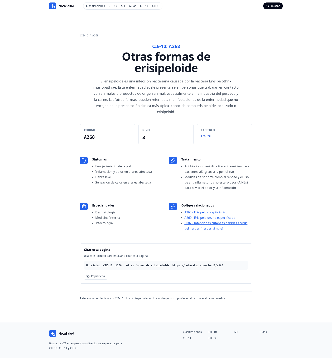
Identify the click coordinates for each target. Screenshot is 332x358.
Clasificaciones (95, 6)
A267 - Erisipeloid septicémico (205, 212)
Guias (132, 6)
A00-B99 (206, 136)
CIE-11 (144, 6)
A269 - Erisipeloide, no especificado (209, 218)
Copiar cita (98, 276)
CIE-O (155, 6)
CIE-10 (113, 6)
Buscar (275, 6)
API (123, 6)
